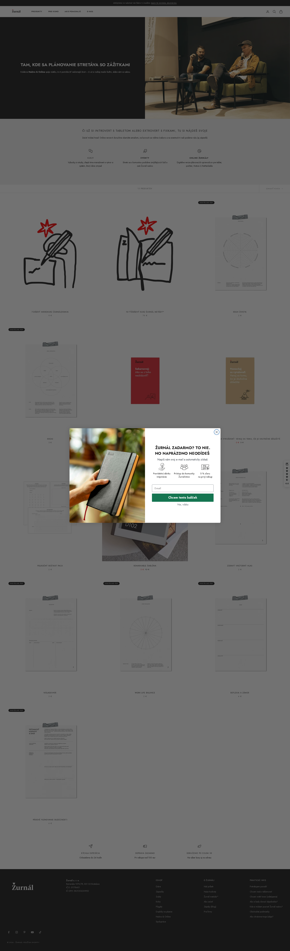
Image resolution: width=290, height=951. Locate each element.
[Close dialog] (216, 432)
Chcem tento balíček (182, 497)
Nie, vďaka (182, 504)
